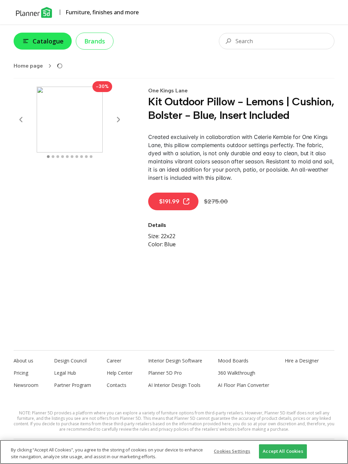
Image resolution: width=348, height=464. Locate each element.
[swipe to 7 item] (81, 156)
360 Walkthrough (236, 373)
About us (23, 360)
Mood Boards (233, 360)
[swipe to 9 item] (91, 156)
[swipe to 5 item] (72, 156)
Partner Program (72, 385)
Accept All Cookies (283, 451)
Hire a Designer (302, 360)
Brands (94, 41)
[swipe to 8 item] (86, 156)
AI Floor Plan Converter (243, 385)
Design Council (70, 360)
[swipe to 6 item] (76, 156)
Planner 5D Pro (165, 373)
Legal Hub (65, 373)
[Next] (118, 119)
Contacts (116, 385)
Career (114, 360)
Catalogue (48, 41)
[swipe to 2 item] (57, 156)
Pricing (21, 373)
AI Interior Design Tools (174, 385)
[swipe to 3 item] (62, 156)
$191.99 (169, 201)
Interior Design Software (175, 360)
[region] (174, 452)
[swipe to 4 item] (67, 156)
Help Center (120, 373)
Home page (28, 66)
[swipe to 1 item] (53, 156)
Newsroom (26, 385)
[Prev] (21, 119)
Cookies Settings (232, 451)
